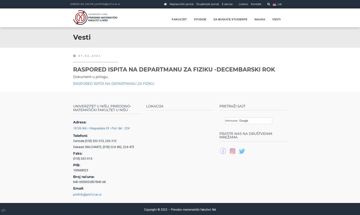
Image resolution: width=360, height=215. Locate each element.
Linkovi (243, 4)
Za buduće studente (230, 19)
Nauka (259, 19)
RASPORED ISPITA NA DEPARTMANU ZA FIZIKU (113, 84)
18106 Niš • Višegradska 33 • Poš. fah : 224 (101, 128)
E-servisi (227, 4)
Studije (200, 19)
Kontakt (256, 4)
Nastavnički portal (182, 4)
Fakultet (179, 19)
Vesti (276, 19)
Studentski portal (207, 4)
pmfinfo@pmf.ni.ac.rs (107, 4)
